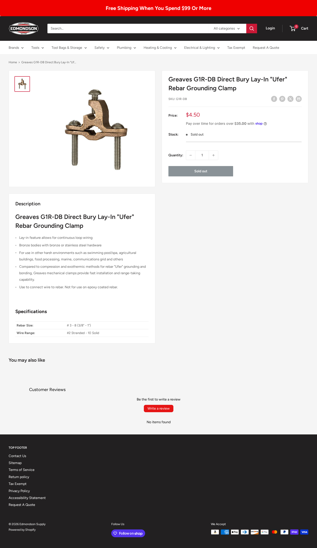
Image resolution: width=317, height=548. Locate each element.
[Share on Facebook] (274, 98)
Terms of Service (22, 470)
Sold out (200, 171)
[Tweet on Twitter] (290, 98)
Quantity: (175, 155)
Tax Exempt (236, 48)
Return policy (19, 477)
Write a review (159, 408)
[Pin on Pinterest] (282, 98)
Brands (14, 48)
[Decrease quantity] (190, 155)
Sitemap (15, 463)
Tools (35, 48)
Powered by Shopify (22, 530)
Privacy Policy (19, 491)
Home (13, 62)
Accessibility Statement (27, 498)
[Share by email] (299, 98)
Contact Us (17, 456)
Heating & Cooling (158, 48)
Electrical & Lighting (199, 48)
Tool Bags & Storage (67, 48)
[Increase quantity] (213, 155)
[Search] (251, 28)
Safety (99, 48)
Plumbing (124, 48)
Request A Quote (266, 48)
